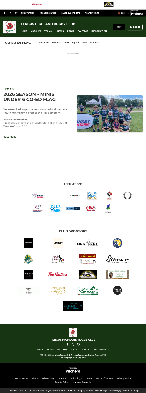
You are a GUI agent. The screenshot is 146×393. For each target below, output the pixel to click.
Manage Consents (82, 382)
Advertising (48, 378)
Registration (28, 13)
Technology (76, 378)
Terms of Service (104, 378)
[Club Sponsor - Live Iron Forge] (28, 275)
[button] (24, 31)
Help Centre (21, 378)
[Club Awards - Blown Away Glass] (58, 259)
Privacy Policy (124, 378)
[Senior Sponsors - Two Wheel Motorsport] (109, 5)
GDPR (89, 378)
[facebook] (4, 13)
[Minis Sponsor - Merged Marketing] (117, 243)
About (35, 378)
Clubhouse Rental (70, 13)
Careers (62, 378)
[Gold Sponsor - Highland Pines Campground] (28, 259)
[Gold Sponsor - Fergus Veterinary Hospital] (73, 306)
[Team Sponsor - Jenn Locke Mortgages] (58, 291)
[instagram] (16, 13)
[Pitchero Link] (137, 14)
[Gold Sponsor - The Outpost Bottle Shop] (58, 243)
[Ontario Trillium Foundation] (28, 291)
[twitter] (10, 13)
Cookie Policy (62, 382)
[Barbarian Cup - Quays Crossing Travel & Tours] (87, 291)
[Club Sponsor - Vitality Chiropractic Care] (117, 259)
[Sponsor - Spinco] (28, 243)
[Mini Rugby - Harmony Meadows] (117, 275)
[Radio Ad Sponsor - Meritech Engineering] (87, 243)
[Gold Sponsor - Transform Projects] (117, 291)
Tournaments (92, 13)
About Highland (48, 13)
